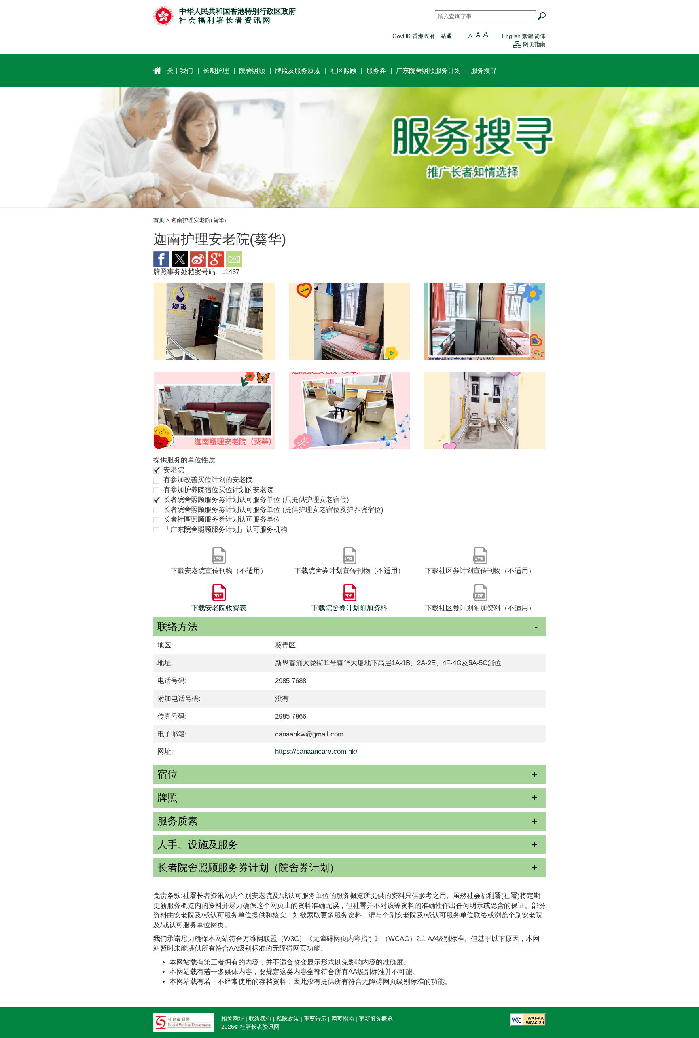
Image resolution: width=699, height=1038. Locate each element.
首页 (159, 220)
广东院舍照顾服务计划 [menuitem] (428, 70)
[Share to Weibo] (198, 258)
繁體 (527, 36)
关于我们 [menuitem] (180, 70)
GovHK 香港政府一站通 (422, 36)
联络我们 (260, 1018)
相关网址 (232, 1018)
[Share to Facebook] (161, 258)
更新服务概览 (376, 1018)
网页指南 (534, 44)
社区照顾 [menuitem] (343, 70)
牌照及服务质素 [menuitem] (297, 70)
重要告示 (315, 1018)
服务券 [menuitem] (376, 70)
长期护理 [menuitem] (216, 70)
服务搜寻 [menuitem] (484, 70)
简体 (540, 36)
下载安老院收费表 (218, 608)
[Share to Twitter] (180, 258)
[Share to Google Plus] (216, 258)
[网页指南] (517, 44)
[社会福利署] (183, 1022)
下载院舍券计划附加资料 (349, 608)
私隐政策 (287, 1018)
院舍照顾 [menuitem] (252, 70)
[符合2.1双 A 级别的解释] (528, 1019)
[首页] (163, 16)
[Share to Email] (234, 258)
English (511, 36)
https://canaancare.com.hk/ (316, 751)
